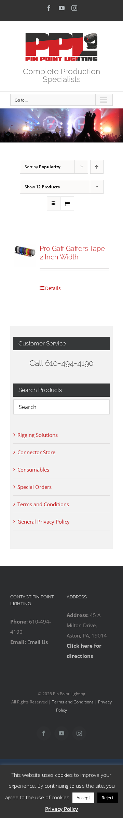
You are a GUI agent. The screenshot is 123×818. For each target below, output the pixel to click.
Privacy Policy (61, 808)
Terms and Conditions (43, 504)
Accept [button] (83, 798)
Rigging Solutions (37, 434)
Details (53, 288)
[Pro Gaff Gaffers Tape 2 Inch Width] (25, 255)
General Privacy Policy (43, 521)
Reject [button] (107, 798)
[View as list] (67, 203)
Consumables (33, 469)
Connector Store (36, 452)
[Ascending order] (97, 167)
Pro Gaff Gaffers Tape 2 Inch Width (72, 252)
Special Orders (34, 486)
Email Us (37, 641)
